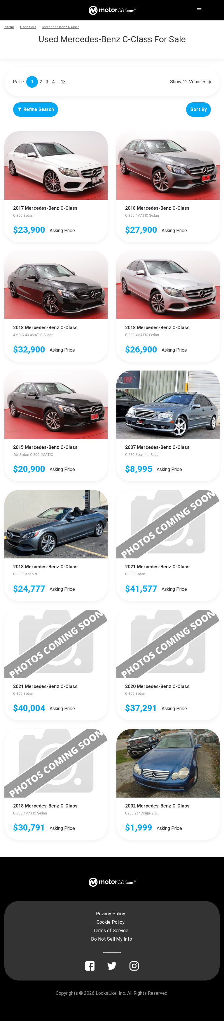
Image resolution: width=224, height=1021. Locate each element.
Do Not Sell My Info (111, 939)
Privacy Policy (110, 913)
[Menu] (199, 9)
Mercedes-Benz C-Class (60, 27)
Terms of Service (110, 930)
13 (63, 81)
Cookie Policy (111, 922)
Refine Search (38, 109)
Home (9, 27)
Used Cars (28, 27)
